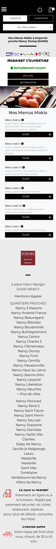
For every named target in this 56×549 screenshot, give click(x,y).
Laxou (29, 454)
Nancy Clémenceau (28, 346)
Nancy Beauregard (29, 318)
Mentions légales (28, 296)
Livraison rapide (34, 527)
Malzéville (28, 458)
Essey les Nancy (28, 444)
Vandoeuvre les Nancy (28, 477)
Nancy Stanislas (28, 430)
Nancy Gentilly (28, 361)
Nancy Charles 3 (28, 341)
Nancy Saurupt (29, 420)
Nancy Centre (28, 337)
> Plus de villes (28, 394)
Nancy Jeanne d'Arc (28, 375)
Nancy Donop (29, 351)
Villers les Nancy (28, 482)
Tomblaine (28, 473)
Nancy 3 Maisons (29, 308)
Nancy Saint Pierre (28, 415)
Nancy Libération (28, 384)
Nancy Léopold (29, 380)
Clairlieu (28, 439)
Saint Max (29, 468)
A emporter (41, 18)
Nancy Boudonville (29, 327)
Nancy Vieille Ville (29, 434)
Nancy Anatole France (28, 313)
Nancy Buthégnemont (29, 332)
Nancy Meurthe (29, 389)
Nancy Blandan (29, 322)
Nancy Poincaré (28, 401)
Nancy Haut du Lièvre (29, 370)
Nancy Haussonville (28, 365)
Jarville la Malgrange (28, 449)
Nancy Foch (28, 356)
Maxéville (28, 463)
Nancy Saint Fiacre (29, 411)
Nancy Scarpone (29, 425)
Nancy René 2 (29, 406)
